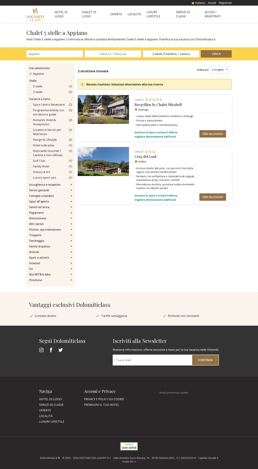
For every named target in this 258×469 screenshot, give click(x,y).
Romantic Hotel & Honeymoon (44, 122)
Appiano (38, 74)
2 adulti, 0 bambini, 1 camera (171, 54)
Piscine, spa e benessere (50, 229)
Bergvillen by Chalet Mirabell (158, 104)
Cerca (216, 54)
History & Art (41, 172)
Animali (50, 252)
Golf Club (39, 161)
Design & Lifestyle (45, 140)
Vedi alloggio (212, 134)
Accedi (212, 3)
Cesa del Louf (145, 156)
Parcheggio (50, 241)
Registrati (225, 3)
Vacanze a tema (50, 99)
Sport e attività (50, 258)
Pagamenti (50, 213)
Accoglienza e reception (50, 185)
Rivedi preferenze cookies (173, 392)
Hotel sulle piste (43, 145)
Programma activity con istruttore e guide (48, 112)
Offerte (116, 14)
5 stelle (37, 86)
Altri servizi (50, 224)
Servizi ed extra (50, 207)
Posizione (50, 280)
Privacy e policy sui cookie (104, 399)
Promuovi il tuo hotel (101, 405)
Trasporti (50, 235)
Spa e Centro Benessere (49, 105)
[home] (36, 14)
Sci (50, 269)
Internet (50, 263)
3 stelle (37, 92)
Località (134, 14)
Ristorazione (50, 218)
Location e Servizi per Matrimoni (47, 132)
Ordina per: (203, 69)
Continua (205, 360)
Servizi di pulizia (50, 246)
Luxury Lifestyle (51, 422)
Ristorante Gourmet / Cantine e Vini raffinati (47, 153)
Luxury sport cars (44, 177)
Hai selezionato (39, 68)
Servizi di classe (51, 405)
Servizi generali (50, 190)
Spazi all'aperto (50, 201)
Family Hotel (41, 166)
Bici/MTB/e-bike (50, 274)
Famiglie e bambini (50, 196)
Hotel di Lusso (50, 399)
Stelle (50, 81)
